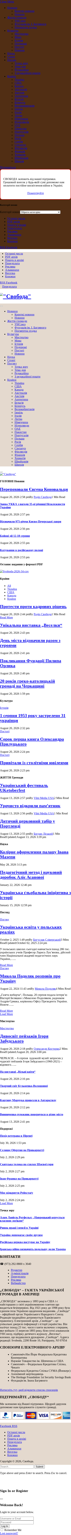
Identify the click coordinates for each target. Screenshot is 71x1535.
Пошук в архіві (16, 224)
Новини (12, 7)
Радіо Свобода (43, 497)
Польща (19, 135)
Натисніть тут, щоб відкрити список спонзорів (29, 1389)
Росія (18, 138)
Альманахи (14, 234)
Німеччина (21, 118)
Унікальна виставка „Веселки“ (31, 625)
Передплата (14, 228)
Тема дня (20, 66)
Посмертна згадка (26, 27)
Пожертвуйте (35, 193)
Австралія (21, 89)
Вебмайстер (18, 1283)
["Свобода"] (35, 296)
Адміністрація (19, 1273)
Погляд (11, 60)
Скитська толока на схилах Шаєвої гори (26, 1164)
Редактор (16, 1270)
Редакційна (22, 69)
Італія (18, 112)
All (9, 585)
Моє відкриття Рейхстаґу (16, 1192)
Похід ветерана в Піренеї (16, 1135)
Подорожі (21, 43)
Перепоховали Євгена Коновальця (34, 489)
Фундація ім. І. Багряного (30, 24)
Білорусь (20, 102)
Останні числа (16, 218)
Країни (11, 76)
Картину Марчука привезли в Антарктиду (28, 1100)
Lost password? (9, 1533)
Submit (39, 1466)
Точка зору (21, 63)
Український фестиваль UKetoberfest (24, 788)
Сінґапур (20, 144)
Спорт (11, 56)
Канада (19, 86)
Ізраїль (19, 108)
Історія (19, 40)
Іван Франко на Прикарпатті (19, 1178)
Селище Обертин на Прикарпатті (22, 1150)
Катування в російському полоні (21, 550)
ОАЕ (18, 125)
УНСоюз (20, 20)
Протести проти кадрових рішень (33, 606)
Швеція (19, 161)
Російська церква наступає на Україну (25, 1242)
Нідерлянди (22, 122)
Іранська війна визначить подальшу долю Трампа (33, 1249)
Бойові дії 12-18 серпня (15, 535)
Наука (11, 53)
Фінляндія (21, 148)
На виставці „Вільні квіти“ (18, 1071)
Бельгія (19, 99)
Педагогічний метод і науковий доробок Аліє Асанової (31, 875)
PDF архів (13, 221)
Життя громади (16, 17)
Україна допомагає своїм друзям (21, 1235)
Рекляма (12, 231)
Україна (19, 79)
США (18, 82)
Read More (6, 617)
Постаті (19, 46)
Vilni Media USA (44, 798)
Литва (18, 115)
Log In (4, 1526)
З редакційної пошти (27, 73)
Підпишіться (8, 167)
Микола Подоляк (45, 988)
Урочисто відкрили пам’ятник (30, 805)
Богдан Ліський (43, 833)
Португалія (21, 131)
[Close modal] (1, 1498)
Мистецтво (21, 33)
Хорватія (20, 154)
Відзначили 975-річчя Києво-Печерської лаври (30, 521)
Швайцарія (21, 157)
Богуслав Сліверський (47, 939)
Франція (20, 151)
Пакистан (21, 128)
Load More (6, 1014)
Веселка (12, 237)
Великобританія (24, 105)
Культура (12, 30)
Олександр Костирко (47, 1048)
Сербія (19, 141)
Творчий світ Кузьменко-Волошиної (24, 1085)
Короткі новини (24, 11)
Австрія (19, 92)
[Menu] (1, 306)
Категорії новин (10, 212)
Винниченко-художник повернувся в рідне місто (31, 1114)
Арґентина (21, 95)
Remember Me (12, 1530)
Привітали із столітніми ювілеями (34, 762)
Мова (18, 37)
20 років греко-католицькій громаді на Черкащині (27, 683)
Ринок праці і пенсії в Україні (19, 1227)
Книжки (12, 241)
